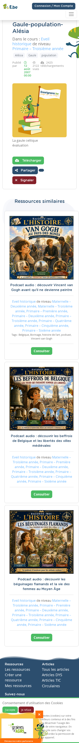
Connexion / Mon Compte (53, 6)
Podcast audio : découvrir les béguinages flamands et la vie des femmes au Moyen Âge (42, 584)
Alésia (19, 55)
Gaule (32, 55)
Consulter (42, 351)
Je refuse (26, 709)
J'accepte (10, 709)
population (49, 55)
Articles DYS (52, 675)
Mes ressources (18, 685)
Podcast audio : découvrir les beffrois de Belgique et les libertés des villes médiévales (41, 440)
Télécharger (31, 160)
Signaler (26, 180)
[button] (41, 170)
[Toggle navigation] (71, 14)
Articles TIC (51, 680)
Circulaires (51, 686)
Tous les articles (55, 669)
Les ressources (17, 669)
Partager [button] (27, 170)
